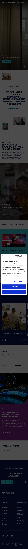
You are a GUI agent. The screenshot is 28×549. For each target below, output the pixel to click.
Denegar (14, 291)
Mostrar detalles (18, 281)
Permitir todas (14, 286)
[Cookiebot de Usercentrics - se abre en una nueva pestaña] (16, 256)
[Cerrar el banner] (25, 255)
